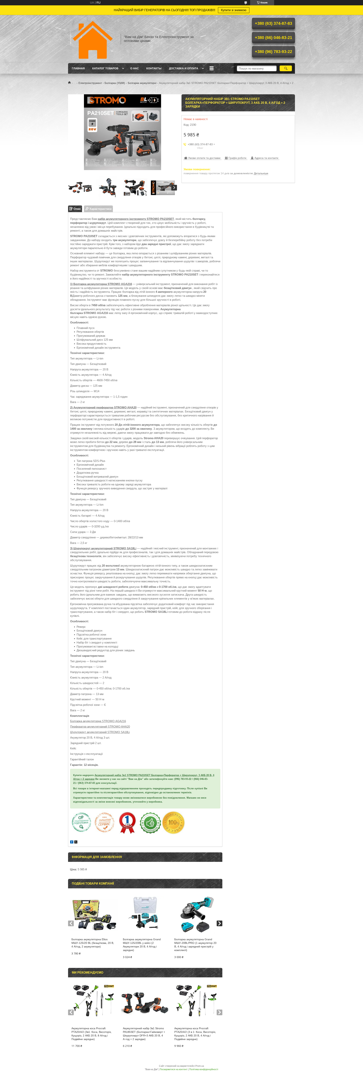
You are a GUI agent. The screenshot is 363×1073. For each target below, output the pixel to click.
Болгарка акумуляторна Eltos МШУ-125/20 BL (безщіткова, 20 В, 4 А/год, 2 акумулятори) (92, 943)
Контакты (153, 68)
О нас (134, 68)
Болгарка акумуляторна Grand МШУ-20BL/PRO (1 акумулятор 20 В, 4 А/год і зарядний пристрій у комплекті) (195, 945)
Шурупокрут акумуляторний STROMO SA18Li (100, 732)
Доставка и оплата (183, 68)
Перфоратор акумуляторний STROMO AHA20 (100, 726)
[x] (75, 842)
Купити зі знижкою (233, 10)
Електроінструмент (90, 82)
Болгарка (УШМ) (115, 82)
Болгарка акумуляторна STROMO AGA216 (98, 721)
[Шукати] (286, 68)
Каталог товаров (105, 68)
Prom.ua (199, 1066)
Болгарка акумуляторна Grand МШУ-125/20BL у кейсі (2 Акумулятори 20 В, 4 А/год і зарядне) (142, 945)
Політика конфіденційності (203, 1069)
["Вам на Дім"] (92, 39)
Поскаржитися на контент (174, 1069)
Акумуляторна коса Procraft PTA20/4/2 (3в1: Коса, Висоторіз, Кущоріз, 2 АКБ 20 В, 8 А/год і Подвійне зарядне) (91, 1034)
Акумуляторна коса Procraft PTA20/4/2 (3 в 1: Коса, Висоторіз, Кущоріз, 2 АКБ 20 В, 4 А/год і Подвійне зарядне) (195, 1034)
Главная (78, 68)
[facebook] (71, 842)
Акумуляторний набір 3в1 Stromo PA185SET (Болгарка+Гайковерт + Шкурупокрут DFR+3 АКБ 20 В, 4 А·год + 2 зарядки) (144, 1034)
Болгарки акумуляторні (142, 82)
